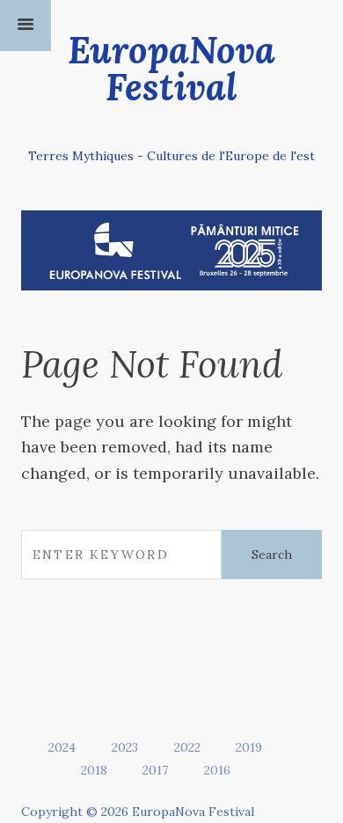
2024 (62, 747)
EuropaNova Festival (171, 68)
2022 (187, 747)
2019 (249, 747)
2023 (125, 747)
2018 (94, 770)
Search (272, 554)
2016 (217, 770)
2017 (155, 770)
